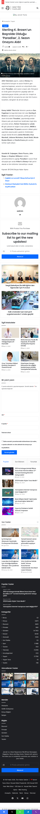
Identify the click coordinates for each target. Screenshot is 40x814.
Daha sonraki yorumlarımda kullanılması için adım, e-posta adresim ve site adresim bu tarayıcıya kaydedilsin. (19, 444)
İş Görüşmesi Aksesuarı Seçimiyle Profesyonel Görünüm (10, 541)
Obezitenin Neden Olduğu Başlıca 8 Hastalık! (8, 342)
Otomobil (6, 637)
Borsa (5, 618)
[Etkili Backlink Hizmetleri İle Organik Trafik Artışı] (32, 691)
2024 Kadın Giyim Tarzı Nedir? (26, 481)
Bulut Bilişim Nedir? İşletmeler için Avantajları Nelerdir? (26, 500)
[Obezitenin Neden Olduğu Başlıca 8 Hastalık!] (10, 333)
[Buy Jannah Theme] (20, 15)
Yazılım (5, 663)
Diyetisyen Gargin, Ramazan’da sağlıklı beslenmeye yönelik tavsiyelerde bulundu (29, 366)
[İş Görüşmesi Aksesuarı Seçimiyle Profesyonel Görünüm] (10, 532)
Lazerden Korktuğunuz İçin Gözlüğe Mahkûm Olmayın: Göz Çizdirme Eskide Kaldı (10, 564)
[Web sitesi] (20, 214)
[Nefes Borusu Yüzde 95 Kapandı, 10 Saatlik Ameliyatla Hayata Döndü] (29, 333)
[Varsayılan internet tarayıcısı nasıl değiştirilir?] (7, 493)
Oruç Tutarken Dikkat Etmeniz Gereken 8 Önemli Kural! (10, 365)
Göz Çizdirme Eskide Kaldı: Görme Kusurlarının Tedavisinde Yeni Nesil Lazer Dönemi (29, 565)
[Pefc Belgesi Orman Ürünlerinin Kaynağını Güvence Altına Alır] (7, 691)
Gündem (5, 630)
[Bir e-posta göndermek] (9, 47)
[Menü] (3, 8)
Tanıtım (5, 647)
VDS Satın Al (19, 786)
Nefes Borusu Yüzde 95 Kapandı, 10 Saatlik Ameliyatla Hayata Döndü (29, 343)
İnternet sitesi (6, 432)
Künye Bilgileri (6, 712)
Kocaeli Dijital (15, 783)
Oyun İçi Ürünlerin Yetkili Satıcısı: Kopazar (24, 509)
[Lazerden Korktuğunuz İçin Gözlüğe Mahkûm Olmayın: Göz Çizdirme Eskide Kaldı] (10, 554)
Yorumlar (33, 462)
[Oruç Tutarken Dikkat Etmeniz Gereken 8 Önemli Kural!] (10, 356)
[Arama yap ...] (37, 8)
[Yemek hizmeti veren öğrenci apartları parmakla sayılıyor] (29, 532)
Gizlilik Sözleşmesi (7, 709)
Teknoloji (6, 650)
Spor (4, 643)
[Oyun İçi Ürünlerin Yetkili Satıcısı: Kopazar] (7, 511)
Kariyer (5, 634)
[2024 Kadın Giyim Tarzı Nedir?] (7, 483)
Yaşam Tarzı (7, 659)
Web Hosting (23, 790)
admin (6, 47)
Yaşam (13, 21)
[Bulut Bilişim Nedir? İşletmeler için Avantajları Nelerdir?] (7, 502)
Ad (3, 415)
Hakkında (15, 793)
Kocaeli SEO (34, 783)
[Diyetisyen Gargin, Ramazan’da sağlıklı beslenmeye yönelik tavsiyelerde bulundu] (29, 356)
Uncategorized (7, 653)
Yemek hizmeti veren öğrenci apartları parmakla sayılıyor (29, 541)
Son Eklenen (19, 462)
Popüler (6, 462)
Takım (21, 793)
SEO (28, 783)
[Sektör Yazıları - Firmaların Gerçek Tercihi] (13, 8)
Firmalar (5, 627)
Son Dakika (6, 640)
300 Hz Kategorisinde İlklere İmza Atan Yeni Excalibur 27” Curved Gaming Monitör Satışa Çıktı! (25, 471)
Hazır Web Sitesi (8, 786)
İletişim (4, 715)
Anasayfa (6, 21)
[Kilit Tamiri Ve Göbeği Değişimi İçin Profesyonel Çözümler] (32, 683)
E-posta (5, 424)
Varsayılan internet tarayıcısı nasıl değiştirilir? (26, 491)
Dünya (5, 621)
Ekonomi (5, 624)
